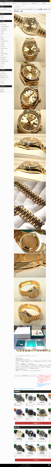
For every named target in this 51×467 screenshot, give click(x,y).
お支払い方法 (25, 3)
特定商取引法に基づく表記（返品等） (44, 383)
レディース (2, 64)
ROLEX (2, 22)
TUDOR (2, 50)
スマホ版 (28, 464)
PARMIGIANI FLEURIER (4, 61)
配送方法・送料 (34, 3)
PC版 (25, 464)
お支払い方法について (3, 73)
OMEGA (2, 37)
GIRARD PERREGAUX (4, 53)
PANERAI (2, 33)
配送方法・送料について (4, 75)
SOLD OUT (25, 375)
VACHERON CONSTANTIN (5, 26)
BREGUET (2, 44)
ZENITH (2, 55)
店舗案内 (43, 3)
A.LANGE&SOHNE (3, 28)
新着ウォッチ (5, 3)
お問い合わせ (2, 82)
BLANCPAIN (3, 46)
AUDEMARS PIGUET (4, 30)
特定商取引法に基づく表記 (4, 77)
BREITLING (2, 39)
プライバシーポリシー (3, 79)
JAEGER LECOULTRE (4, 48)
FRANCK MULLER (3, 57)
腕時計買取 (2, 91)
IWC (1, 35)
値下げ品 (15, 3)
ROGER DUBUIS (3, 59)
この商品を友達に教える (42, 384)
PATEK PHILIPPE (3, 24)
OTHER (2, 66)
